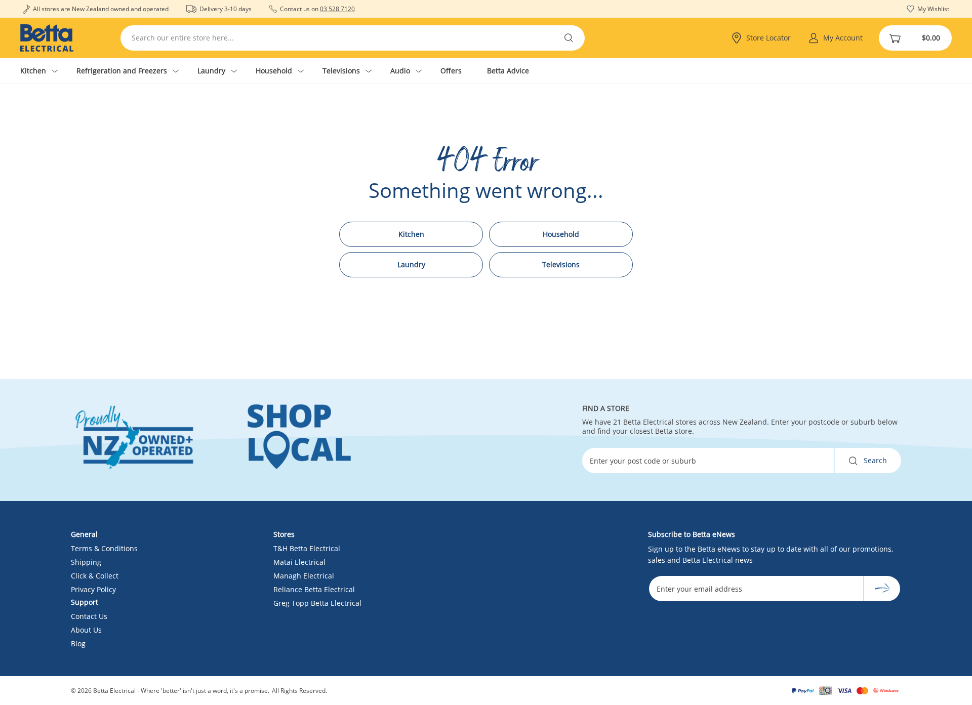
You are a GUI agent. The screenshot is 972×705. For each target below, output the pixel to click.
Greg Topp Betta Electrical (317, 603)
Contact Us (89, 616)
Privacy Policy (93, 589)
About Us (86, 630)
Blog (78, 643)
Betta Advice (508, 70)
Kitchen (411, 234)
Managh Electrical (303, 575)
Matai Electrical (299, 562)
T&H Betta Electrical (306, 548)
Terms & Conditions (104, 548)
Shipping (86, 562)
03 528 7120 (337, 9)
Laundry (411, 264)
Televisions (561, 264)
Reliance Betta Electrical (314, 589)
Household (561, 234)
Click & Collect (94, 575)
